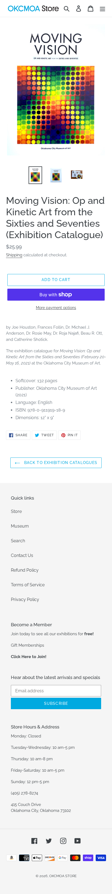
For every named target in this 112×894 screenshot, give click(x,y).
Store (16, 511)
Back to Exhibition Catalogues (60, 462)
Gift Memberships (27, 645)
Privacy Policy (25, 599)
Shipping (14, 255)
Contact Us (22, 555)
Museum (20, 526)
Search (18, 540)
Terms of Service (28, 584)
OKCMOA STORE (63, 876)
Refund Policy (25, 570)
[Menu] (102, 8)
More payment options (56, 308)
